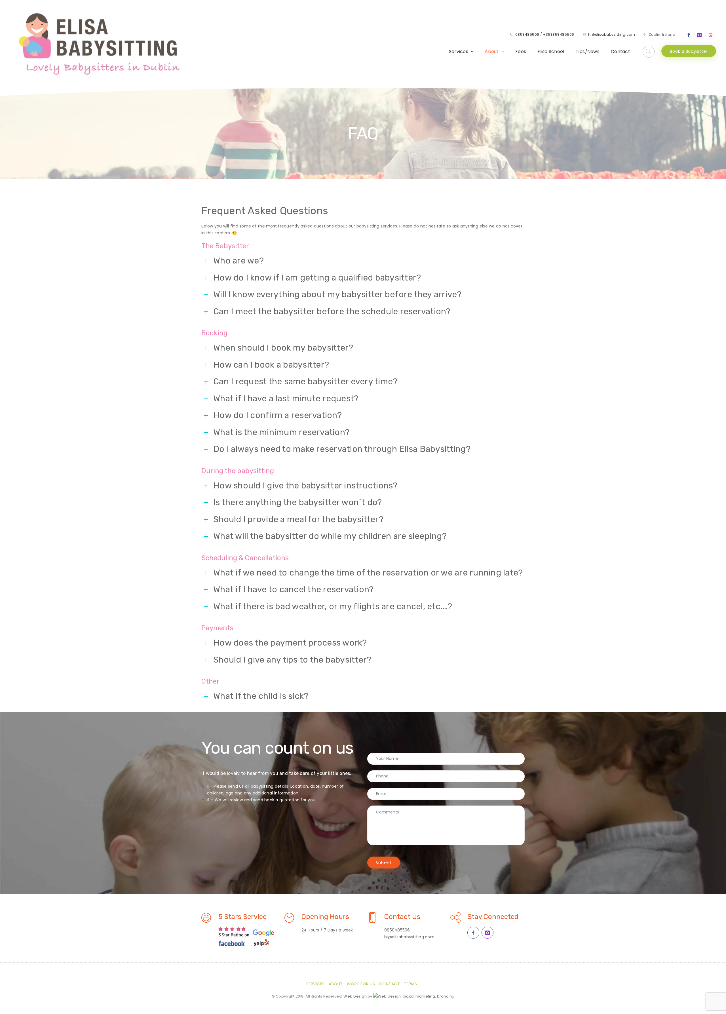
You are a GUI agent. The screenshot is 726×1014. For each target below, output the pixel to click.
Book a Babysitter (689, 51)
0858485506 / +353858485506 (544, 34)
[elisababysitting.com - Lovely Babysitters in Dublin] (98, 43)
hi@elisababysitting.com (611, 34)
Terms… (412, 984)
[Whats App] (711, 35)
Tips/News (588, 51)
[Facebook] (688, 35)
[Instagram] (699, 35)
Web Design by (358, 996)
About (492, 51)
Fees (520, 51)
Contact (620, 51)
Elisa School (550, 51)
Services (458, 51)
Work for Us (361, 984)
